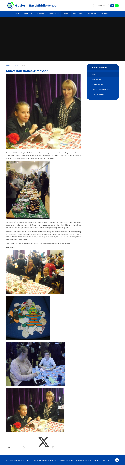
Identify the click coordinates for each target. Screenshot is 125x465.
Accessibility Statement (83, 460)
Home (8, 65)
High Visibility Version (66, 460)
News (16, 65)
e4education (53, 460)
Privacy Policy (106, 460)
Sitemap (96, 460)
